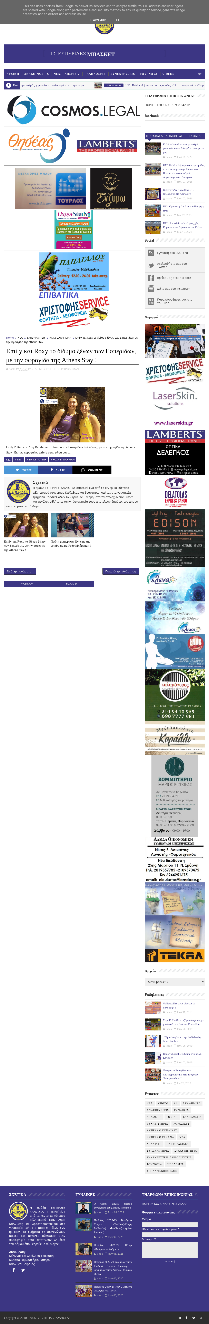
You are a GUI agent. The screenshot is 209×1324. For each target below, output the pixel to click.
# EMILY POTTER (36, 459)
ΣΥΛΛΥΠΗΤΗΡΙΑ (186, 1150)
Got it (116, 20)
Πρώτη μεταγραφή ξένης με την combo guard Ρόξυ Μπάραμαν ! (71, 543)
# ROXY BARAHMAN (62, 459)
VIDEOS (168, 74)
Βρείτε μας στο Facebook (174, 278)
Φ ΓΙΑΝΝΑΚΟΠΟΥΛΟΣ (162, 1171)
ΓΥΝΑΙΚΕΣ (181, 1110)
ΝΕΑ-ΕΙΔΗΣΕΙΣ (65, 74)
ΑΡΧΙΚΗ (13, 74)
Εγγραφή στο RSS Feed (172, 253)
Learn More (98, 20)
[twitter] (23, 1270)
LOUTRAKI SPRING (75, 85)
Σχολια (195, 136)
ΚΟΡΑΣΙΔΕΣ (181, 1123)
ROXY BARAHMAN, (68, 369)
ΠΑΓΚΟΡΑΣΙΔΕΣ (178, 1144)
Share (60, 470)
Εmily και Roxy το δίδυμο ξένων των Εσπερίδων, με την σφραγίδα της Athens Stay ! (25, 546)
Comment (95, 470)
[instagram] (179, 1318)
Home (10, 337)
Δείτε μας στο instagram (173, 289)
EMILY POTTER (36, 337)
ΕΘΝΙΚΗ (172, 1117)
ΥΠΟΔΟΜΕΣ (175, 1164)
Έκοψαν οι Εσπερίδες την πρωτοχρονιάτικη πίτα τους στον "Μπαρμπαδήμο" (180, 1074)
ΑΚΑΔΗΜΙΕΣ (191, 1103)
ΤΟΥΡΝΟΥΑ (148, 74)
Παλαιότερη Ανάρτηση (120, 571)
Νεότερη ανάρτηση (20, 571)
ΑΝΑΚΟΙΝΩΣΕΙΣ (36, 74)
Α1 (176, 1103)
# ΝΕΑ (18, 459)
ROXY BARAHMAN (60, 337)
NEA (150, 1103)
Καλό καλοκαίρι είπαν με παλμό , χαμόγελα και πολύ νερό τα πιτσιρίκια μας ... (183, 148)
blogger (71, 583)
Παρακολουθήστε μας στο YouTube (174, 301)
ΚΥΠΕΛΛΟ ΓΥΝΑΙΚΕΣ (162, 1130)
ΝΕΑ (20, 337)
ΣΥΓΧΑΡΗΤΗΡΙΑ (158, 1150)
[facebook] (13, 1270)
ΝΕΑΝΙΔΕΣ (154, 1144)
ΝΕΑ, (34, 369)
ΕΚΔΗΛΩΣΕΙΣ (95, 74)
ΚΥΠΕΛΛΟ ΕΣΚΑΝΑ (160, 1137)
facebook (26, 583)
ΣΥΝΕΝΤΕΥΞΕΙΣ (122, 74)
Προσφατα (154, 136)
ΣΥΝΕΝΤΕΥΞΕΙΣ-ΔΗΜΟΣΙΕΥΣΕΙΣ (169, 1157)
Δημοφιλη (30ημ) (175, 137)
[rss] (201, 1318)
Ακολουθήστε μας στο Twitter (172, 265)
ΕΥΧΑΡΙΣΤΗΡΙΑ (157, 1123)
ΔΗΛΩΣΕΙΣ (154, 1117)
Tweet (27, 470)
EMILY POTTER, (47, 369)
